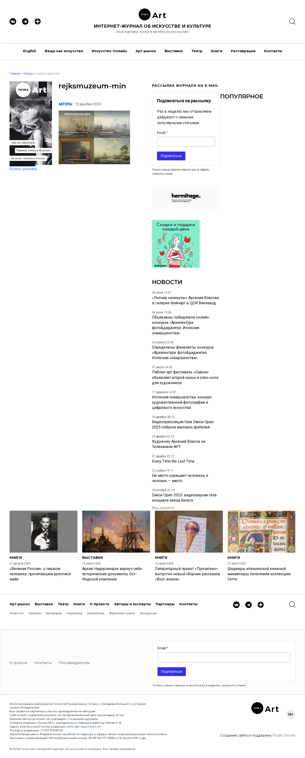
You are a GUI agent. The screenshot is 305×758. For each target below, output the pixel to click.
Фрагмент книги (122, 613)
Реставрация (243, 51)
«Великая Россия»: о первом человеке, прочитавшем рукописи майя (40, 573)
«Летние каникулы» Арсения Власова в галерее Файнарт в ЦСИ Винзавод (185, 300)
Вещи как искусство (64, 51)
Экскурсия (148, 613)
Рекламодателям (74, 663)
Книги (216, 51)
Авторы (29, 73)
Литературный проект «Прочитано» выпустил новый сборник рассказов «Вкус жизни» (187, 573)
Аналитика (95, 613)
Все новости (163, 508)
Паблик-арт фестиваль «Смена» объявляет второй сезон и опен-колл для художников (185, 377)
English (29, 51)
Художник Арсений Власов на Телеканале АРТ (178, 444)
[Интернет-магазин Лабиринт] (176, 266)
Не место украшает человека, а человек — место (180, 478)
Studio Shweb (283, 735)
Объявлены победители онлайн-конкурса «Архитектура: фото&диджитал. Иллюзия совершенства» (181, 325)
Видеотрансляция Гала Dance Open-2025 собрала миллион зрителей (183, 424)
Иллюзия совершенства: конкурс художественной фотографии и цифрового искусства (182, 402)
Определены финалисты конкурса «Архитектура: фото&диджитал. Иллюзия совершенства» (183, 352)
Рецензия (74, 613)
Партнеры (165, 604)
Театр (196, 51)
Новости (17, 613)
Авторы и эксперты (132, 604)
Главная (15, 73)
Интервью (54, 613)
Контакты (273, 51)
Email (161, 133)
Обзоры (34, 613)
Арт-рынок (146, 51)
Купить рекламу (23, 169)
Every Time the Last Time (173, 461)
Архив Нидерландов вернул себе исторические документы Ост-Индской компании (112, 573)
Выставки (174, 51)
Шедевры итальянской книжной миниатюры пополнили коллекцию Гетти (259, 573)
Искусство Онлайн (109, 51)
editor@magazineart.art (84, 726)
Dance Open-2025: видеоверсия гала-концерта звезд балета (185, 498)
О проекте (99, 604)
